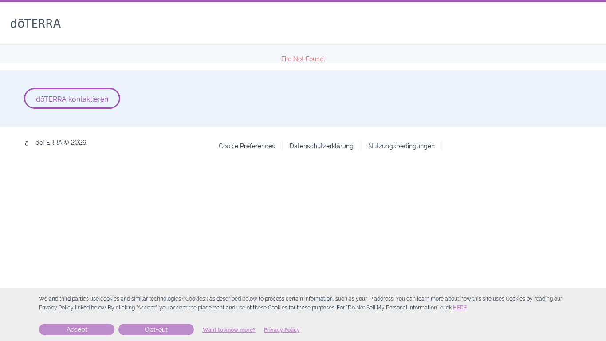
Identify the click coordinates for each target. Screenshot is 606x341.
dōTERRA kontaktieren (72, 98)
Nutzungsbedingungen (401, 145)
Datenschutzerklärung (322, 145)
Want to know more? (229, 330)
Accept (77, 329)
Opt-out (156, 329)
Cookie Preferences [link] (247, 145)
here (460, 308)
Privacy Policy (282, 330)
